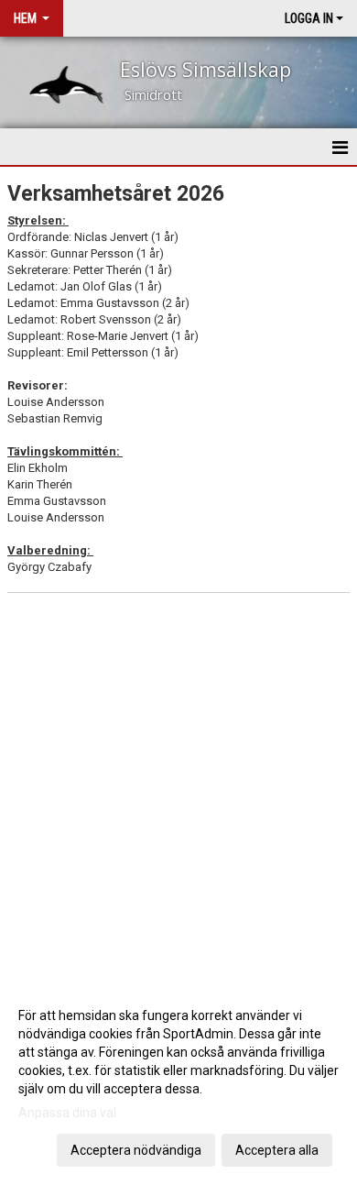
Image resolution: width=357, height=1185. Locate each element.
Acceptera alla (277, 1150)
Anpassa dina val (67, 1112)
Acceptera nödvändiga (135, 1150)
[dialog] (178, 1082)
